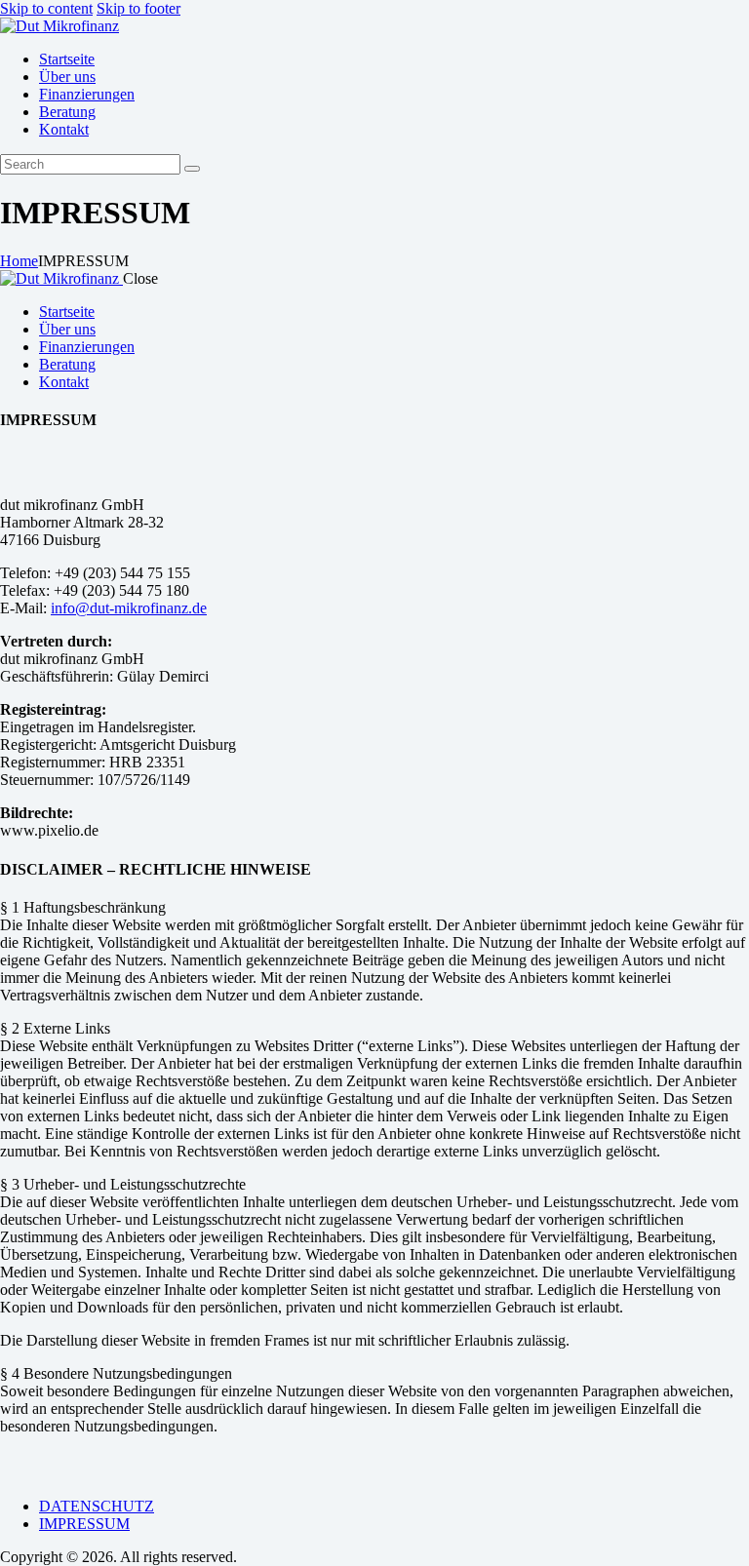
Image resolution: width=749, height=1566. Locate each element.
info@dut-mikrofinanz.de (129, 608)
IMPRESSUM (84, 1523)
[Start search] (192, 169)
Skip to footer (138, 8)
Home (19, 261)
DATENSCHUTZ (96, 1506)
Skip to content (46, 8)
